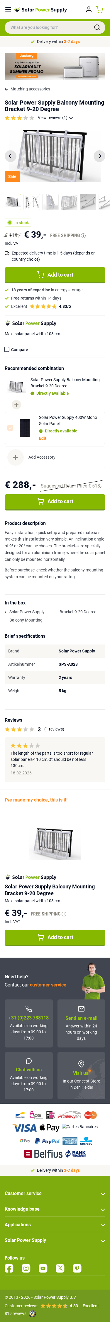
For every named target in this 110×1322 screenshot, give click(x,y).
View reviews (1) (52, 117)
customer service (48, 985)
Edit (42, 438)
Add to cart (60, 275)
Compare (19, 349)
